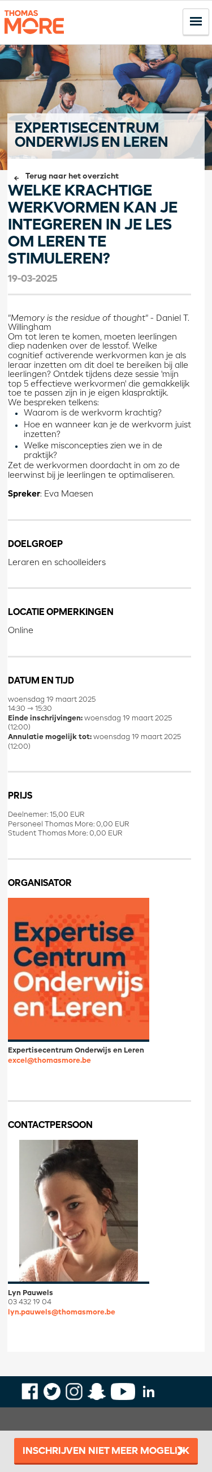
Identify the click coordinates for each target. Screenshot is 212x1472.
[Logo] (34, 38)
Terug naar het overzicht (72, 176)
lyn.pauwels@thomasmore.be (61, 1312)
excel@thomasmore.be (49, 1060)
